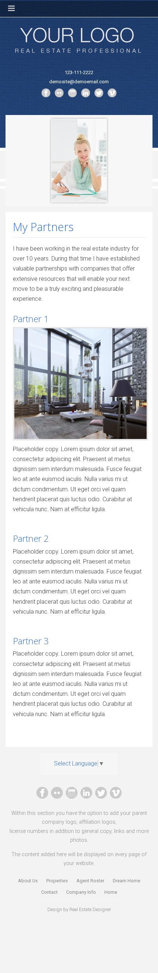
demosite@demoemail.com (79, 81)
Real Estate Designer (90, 909)
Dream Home (126, 880)
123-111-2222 (79, 72)
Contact (49, 892)
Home (110, 892)
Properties (57, 880)
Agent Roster (90, 880)
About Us (28, 880)
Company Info (81, 892)
